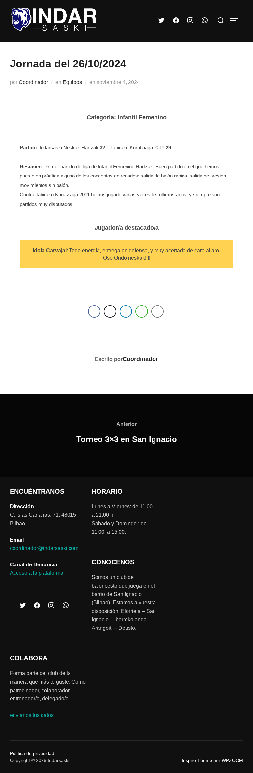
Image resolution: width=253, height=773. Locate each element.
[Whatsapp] (204, 21)
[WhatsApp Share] (141, 311)
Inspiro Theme (197, 760)
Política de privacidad (32, 753)
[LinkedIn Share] (126, 311)
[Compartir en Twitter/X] (110, 311)
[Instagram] (190, 21)
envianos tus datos (32, 715)
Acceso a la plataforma (36, 573)
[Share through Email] (157, 311)
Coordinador (33, 82)
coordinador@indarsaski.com (44, 548)
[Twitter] (162, 21)
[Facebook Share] (94, 311)
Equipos (72, 82)
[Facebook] (176, 21)
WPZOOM (232, 760)
